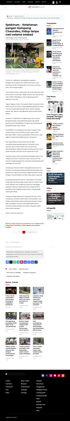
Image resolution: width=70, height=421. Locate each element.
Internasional (25, 387)
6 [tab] (60, 204)
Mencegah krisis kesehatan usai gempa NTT (55, 239)
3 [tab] (55, 186)
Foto (49, 168)
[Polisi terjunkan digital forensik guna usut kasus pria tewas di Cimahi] (24, 290)
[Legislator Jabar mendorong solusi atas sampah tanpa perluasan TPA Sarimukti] (38, 290)
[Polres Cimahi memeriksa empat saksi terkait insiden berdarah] (38, 341)
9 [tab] (55, 206)
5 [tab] (60, 186)
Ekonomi (24, 384)
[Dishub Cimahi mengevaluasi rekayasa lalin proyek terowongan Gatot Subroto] (24, 316)
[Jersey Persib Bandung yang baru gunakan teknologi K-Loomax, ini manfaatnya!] (49, 54)
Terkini (24, 1)
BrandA (38, 401)
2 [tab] (53, 186)
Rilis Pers (44, 1)
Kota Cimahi (13, 269)
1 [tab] (50, 186)
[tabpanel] (55, 179)
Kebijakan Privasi (41, 390)
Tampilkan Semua (31, 232)
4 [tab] (58, 186)
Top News (37, 1)
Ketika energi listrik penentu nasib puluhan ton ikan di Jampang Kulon (55, 196)
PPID (37, 410)
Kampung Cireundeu (13, 276)
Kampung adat (24, 269)
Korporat (39, 407)
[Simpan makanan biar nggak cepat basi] (49, 136)
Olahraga (24, 390)
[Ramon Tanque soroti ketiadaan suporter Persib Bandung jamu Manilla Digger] (49, 84)
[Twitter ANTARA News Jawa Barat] (57, 2)
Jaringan (39, 381)
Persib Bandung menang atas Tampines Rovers (55, 177)
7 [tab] (63, 204)
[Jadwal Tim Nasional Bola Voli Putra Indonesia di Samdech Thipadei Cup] (49, 69)
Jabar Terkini (19, 16)
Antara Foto (17, 1)
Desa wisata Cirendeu (13, 272)
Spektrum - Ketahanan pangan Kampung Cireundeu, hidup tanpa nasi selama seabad (33, 18)
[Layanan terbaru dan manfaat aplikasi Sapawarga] (49, 126)
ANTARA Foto (40, 404)
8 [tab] (53, 206)
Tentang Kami (40, 393)
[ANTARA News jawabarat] (36, 7)
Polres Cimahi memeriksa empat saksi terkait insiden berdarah (37, 350)
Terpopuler (30, 1)
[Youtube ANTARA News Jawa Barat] (53, 3)
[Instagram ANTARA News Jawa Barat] (60, 2)
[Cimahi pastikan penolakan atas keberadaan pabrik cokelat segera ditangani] (24, 341)
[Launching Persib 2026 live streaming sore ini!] (49, 31)
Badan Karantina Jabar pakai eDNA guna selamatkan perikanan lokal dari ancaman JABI (57, 156)
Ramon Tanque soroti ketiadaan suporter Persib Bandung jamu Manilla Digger (57, 85)
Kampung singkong (29, 272)
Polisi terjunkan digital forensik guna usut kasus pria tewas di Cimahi (24, 299)
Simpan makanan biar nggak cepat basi (58, 136)
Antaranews (9, 1)
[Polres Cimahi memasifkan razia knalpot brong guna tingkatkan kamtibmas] (11, 290)
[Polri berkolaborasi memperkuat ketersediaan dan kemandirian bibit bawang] (38, 316)
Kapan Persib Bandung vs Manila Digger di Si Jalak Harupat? (58, 42)
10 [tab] (58, 206)
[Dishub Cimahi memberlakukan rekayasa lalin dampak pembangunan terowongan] (11, 341)
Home (10, 16)
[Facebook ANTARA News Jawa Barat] (53, 2)
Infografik (51, 208)
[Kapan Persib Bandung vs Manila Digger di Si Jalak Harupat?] (49, 42)
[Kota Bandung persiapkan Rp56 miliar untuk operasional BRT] (11, 316)
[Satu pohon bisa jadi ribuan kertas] (49, 145)
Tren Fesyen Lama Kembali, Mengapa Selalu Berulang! (55, 117)
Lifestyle (24, 393)
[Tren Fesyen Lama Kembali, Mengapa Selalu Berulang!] (55, 107)
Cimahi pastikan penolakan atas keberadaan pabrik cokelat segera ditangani (24, 350)
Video (49, 188)
